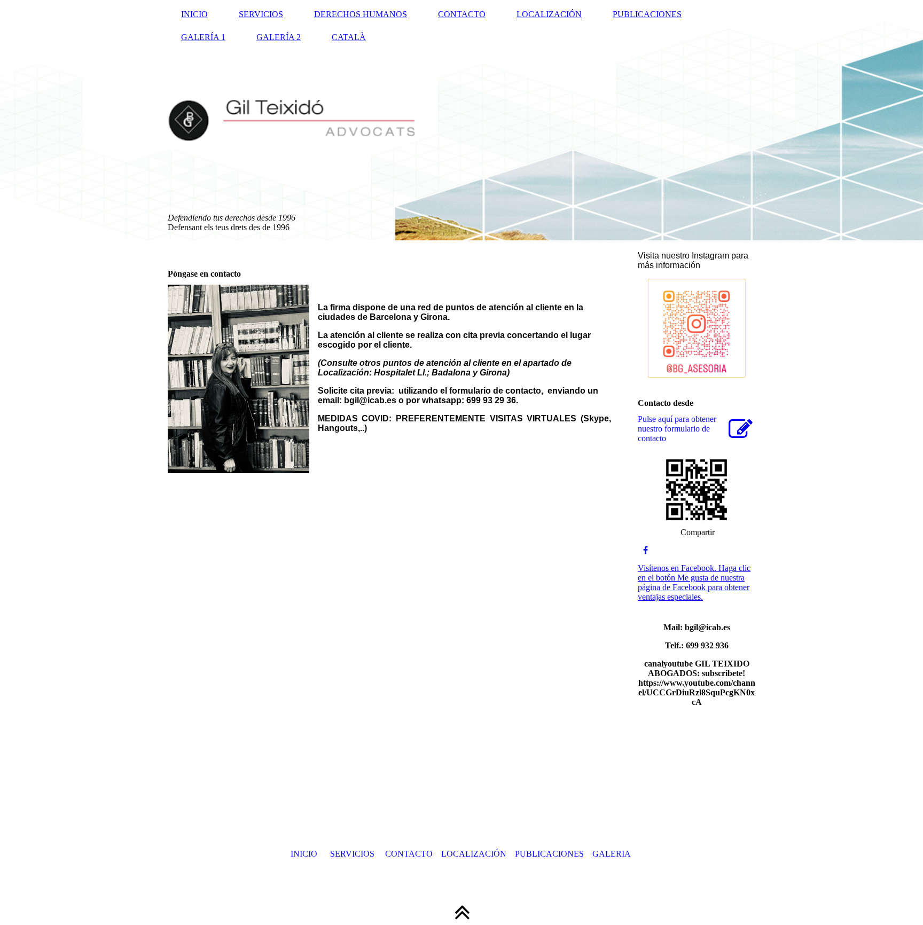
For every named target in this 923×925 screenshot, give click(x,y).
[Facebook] (645, 550)
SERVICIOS (261, 14)
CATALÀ (349, 37)
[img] (461, 120)
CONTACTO (462, 14)
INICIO (194, 14)
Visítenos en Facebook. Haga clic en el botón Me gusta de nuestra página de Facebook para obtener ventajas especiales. (694, 582)
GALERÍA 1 (203, 37)
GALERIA (611, 853)
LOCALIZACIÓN (549, 14)
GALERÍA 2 (278, 37)
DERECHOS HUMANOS (360, 14)
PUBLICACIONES (647, 14)
